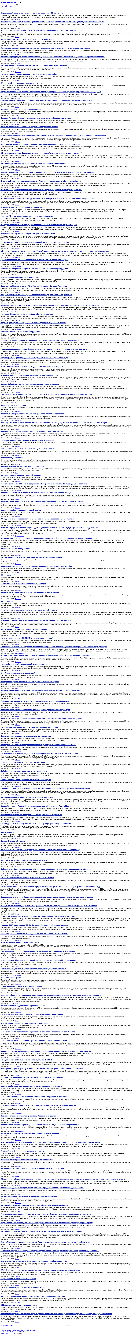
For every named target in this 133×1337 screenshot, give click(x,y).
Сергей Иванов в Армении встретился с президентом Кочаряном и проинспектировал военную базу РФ (46, 395)
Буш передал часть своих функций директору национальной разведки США (33, 1261)
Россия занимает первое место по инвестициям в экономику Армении (31, 557)
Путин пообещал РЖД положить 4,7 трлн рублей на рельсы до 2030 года (32, 1168)
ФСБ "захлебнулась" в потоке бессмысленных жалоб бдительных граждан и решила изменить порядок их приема (50, 1142)
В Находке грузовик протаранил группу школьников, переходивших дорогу (33, 1296)
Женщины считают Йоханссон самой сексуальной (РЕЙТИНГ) (27, 1060)
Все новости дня (6, 6)
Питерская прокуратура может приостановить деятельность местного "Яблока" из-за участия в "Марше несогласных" (52, 57)
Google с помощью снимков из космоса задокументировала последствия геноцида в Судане (40, 30)
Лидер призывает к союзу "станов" (15, 549)
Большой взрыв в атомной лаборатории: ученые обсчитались (27, 449)
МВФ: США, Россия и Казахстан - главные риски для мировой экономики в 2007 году (37, 916)
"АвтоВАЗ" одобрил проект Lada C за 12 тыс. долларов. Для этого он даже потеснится (38, 1105)
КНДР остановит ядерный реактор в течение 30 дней (23, 1287)
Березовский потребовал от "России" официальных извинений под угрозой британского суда (41, 501)
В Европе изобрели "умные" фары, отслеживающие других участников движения (36, 295)
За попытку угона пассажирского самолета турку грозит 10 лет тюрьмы (31, 1077)
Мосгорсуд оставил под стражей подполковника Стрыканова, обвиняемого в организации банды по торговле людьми (52, 22)
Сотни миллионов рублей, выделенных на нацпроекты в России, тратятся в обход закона (39, 753)
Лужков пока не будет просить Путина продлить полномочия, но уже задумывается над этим (41, 718)
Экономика (18, 72)
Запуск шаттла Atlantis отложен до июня (18, 1279)
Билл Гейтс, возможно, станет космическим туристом (23, 860)
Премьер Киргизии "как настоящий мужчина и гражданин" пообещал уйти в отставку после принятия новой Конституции (53, 423)
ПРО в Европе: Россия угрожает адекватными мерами (24, 1023)
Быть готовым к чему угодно (13, 405)
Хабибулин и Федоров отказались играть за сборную (23, 771)
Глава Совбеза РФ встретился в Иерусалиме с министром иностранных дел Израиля (37, 1032)
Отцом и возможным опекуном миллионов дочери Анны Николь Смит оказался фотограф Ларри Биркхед (46, 1223)
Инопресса (18, 283)
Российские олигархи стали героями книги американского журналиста (31, 815)
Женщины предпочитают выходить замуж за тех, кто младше (27, 440)
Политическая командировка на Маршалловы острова (24, 1006)
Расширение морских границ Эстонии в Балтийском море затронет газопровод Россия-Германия (43, 1069)
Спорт (16, 45)
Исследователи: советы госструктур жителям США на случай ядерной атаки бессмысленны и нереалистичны (48, 198)
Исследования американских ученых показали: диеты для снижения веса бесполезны (38, 745)
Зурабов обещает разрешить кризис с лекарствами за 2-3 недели (28, 610)
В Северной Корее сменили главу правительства (21, 83)
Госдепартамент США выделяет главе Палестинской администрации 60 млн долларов (38, 960)
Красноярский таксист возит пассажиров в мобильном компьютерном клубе (34, 260)
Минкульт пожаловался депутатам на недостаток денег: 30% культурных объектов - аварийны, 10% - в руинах (48, 906)
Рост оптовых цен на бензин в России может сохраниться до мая (29, 727)
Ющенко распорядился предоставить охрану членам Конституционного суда (34, 358)
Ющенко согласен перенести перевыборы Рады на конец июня (28, 1116)
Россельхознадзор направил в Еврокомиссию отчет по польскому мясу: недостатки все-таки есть (43, 349)
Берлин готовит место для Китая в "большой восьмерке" (25, 780)
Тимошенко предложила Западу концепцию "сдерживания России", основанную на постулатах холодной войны (49, 1251)
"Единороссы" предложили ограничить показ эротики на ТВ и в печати (31, 13)
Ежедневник (21, 1330)
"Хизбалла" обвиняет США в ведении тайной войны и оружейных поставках (34, 1097)
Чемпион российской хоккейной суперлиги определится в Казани (29, 127)
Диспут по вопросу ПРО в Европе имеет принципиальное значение (29, 1133)
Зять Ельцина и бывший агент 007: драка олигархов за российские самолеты (34, 934)
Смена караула (6, 601)
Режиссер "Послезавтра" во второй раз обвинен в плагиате (26, 314)
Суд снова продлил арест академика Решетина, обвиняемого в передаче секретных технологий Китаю (45, 788)
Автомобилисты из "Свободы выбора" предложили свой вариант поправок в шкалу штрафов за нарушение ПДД (50, 887)
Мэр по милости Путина (10, 978)
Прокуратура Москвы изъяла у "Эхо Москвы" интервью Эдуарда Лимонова (33, 286)
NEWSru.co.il (5, 1331)
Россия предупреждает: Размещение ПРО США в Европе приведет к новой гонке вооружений (41, 1231)
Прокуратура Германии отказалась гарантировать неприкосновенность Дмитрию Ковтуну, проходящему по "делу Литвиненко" (56, 1314)
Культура (17, 213)
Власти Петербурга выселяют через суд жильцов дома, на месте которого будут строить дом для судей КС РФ (49, 528)
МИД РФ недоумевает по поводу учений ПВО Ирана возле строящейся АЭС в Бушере (37, 951)
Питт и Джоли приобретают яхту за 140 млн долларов (23, 629)
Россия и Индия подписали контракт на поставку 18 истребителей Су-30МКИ (33, 65)
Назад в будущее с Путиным (12, 841)
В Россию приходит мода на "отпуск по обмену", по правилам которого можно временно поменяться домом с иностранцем (54, 251)
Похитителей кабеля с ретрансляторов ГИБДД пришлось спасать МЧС (31, 1086)
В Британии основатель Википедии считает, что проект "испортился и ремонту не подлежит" (41, 153)
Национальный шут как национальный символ (20, 510)
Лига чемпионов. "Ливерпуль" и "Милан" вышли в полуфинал (27, 39)
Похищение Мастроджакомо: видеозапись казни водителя (25, 736)
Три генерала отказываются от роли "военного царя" (23, 762)
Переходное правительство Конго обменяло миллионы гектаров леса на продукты (36, 493)
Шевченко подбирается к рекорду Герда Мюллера (22, 332)
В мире (17, 37)
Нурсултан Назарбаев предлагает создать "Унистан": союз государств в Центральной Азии (40, 181)
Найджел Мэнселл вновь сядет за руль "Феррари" (22, 466)
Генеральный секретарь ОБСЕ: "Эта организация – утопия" (26, 638)
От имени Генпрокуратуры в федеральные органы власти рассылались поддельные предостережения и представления (53, 135)
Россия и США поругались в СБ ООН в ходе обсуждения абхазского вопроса (34, 925)
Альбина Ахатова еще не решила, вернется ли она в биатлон (27, 878)
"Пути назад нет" (7, 575)
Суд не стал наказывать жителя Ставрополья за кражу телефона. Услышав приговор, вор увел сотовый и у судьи (50, 92)
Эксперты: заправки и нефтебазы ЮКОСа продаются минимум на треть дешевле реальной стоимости (45, 655)
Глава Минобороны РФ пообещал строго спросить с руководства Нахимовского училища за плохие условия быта (50, 995)
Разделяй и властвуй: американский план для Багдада (24, 664)
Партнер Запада (7, 832)
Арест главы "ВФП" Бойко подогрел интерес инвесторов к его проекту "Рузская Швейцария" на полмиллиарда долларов (53, 647)
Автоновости (18, 266)
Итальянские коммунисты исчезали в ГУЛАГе (20, 943)
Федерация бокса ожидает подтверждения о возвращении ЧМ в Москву (31, 1014)
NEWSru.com (8, 2)
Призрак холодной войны (11, 458)
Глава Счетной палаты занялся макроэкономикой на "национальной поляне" (34, 1041)
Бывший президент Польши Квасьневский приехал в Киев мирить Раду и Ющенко (36, 806)
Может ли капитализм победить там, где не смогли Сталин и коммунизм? (32, 367)
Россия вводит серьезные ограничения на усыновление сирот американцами (34, 701)
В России (17, 19)
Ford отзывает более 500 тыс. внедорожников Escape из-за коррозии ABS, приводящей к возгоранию (44, 484)
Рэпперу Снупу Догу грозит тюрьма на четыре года (22, 1151)
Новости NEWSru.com (9, 1333)
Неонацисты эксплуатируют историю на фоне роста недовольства (29, 592)
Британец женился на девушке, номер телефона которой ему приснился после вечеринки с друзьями (45, 48)
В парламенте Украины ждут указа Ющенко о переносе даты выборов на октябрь (36, 566)
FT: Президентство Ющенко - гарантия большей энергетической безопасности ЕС (36, 242)
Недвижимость (19, 536)
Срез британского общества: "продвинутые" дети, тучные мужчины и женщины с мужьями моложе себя (46, 100)
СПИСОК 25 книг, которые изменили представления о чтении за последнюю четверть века (40, 1270)
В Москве (13, 1331)
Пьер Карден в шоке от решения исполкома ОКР (21, 109)
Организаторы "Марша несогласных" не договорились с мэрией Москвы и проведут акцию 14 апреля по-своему (49, 538)
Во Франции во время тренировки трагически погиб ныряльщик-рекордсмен (34, 269)
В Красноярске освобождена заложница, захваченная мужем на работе (31, 431)
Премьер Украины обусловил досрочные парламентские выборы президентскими (36, 118)
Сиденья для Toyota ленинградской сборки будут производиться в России (33, 323)
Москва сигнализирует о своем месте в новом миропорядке (26, 1160)
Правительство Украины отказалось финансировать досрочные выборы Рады (35, 710)
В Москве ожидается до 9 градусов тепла (18, 1305)
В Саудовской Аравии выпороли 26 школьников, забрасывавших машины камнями (37, 519)
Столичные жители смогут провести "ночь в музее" (23, 207)
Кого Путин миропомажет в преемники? (17, 673)
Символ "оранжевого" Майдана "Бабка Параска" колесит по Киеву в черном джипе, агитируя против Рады (47, 172)
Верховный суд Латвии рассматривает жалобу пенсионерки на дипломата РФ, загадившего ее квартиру (46, 1051)
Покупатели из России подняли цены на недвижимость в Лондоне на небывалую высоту (39, 1125)
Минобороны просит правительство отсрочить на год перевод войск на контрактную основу (41, 190)
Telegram (33, 1330)
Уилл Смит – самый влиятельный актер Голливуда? (23, 584)
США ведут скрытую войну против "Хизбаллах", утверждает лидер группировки (35, 824)
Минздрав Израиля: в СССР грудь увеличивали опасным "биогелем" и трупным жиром (38, 225)
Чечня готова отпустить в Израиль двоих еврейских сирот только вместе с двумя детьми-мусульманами (46, 897)
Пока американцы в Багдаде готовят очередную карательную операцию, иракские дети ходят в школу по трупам (49, 305)
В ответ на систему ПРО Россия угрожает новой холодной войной (29, 1196)
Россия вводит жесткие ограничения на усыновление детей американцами (33, 163)
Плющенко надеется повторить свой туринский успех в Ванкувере (29, 682)
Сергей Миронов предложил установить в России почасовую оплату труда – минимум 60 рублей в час (45, 1242)
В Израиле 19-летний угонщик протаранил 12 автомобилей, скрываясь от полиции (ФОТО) (40, 850)
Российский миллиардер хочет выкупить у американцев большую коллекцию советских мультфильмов (45, 1214)
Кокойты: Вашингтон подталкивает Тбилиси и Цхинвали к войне (28, 74)
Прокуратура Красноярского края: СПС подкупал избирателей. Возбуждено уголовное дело (40, 690)
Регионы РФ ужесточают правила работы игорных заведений (27, 216)
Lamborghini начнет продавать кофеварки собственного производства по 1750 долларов (39, 340)
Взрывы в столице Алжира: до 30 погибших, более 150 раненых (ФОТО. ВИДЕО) (35, 620)
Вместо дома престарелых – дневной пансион (20, 475)
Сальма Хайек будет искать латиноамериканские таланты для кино (29, 384)
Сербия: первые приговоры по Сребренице (19, 277)
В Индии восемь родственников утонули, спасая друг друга (26, 797)
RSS (27, 1330)
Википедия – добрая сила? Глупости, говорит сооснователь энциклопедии (33, 414)
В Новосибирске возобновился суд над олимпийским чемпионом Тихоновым (34, 1205)
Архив (14, 1330)
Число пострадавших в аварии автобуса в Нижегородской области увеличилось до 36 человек (42, 1188)
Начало (3, 1330)
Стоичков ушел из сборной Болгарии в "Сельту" (21, 986)
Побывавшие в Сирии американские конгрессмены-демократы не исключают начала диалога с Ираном (45, 869)
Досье (9, 1330)
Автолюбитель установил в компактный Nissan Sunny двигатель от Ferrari (33, 969)
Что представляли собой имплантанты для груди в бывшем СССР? (30, 375)
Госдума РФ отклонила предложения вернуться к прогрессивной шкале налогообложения (40, 144)
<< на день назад (7, 1325)
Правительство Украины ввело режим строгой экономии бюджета (29, 234)
